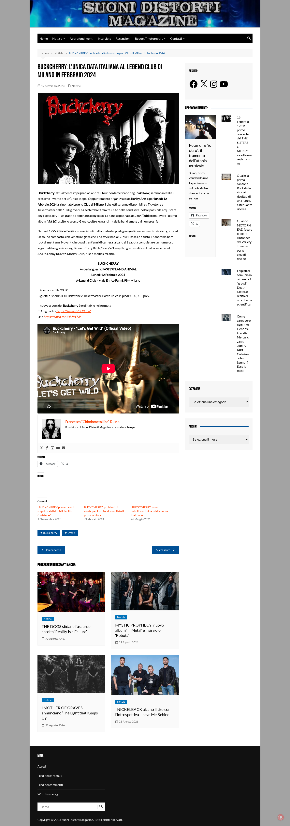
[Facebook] (47, 448)
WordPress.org (47, 794)
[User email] (63, 448)
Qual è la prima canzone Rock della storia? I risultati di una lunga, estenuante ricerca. (244, 192)
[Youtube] (58, 448)
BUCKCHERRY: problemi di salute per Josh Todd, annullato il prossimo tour (104, 511)
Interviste (104, 38)
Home (43, 38)
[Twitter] (41, 448)
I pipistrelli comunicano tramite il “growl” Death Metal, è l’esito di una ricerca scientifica (244, 287)
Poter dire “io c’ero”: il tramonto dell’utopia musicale (200, 155)
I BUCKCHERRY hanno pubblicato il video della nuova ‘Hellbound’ (149, 511)
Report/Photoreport (149, 38)
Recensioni (123, 38)
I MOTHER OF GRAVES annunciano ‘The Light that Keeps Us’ (70, 712)
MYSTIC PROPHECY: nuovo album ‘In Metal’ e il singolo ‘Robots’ (139, 630)
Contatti (176, 38)
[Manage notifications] (281, 817)
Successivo (163, 550)
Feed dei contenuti (50, 775)
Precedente (53, 550)
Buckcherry (50, 532)
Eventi (71, 532)
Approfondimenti (81, 38)
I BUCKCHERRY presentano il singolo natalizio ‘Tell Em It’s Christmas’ (55, 511)
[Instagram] (52, 448)
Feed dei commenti (50, 785)
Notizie (57, 38)
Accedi (42, 766)
